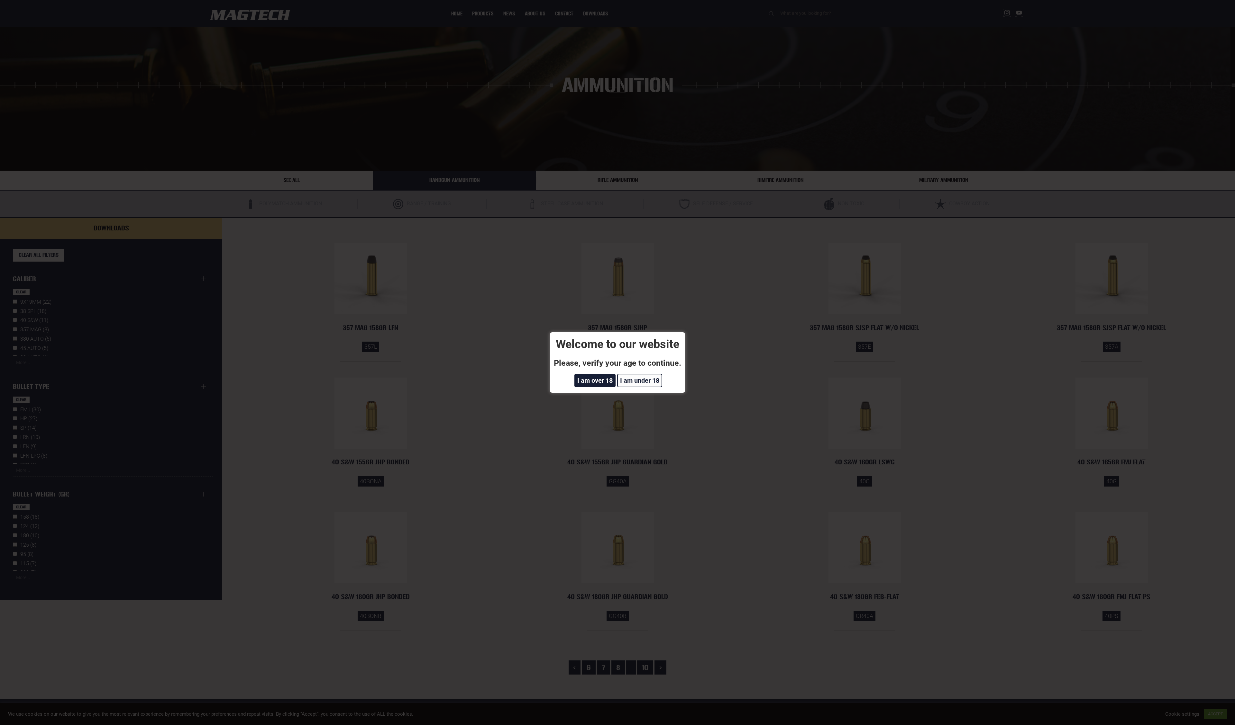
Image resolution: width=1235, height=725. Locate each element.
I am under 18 (639, 380)
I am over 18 (595, 380)
